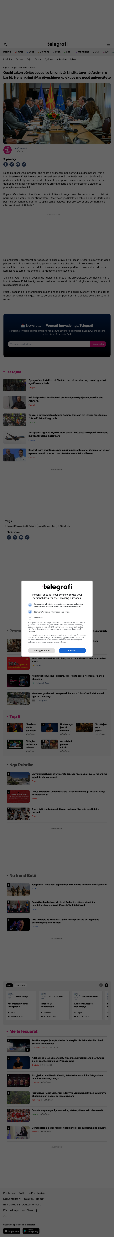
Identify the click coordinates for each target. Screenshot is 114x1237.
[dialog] (57, 619)
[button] (57, 618)
